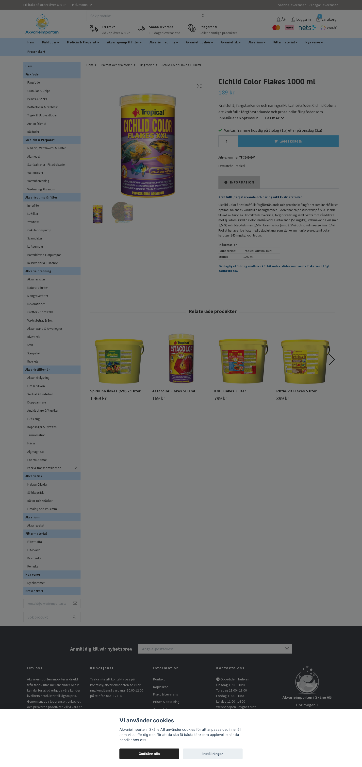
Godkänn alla (149, 754)
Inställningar (212, 754)
